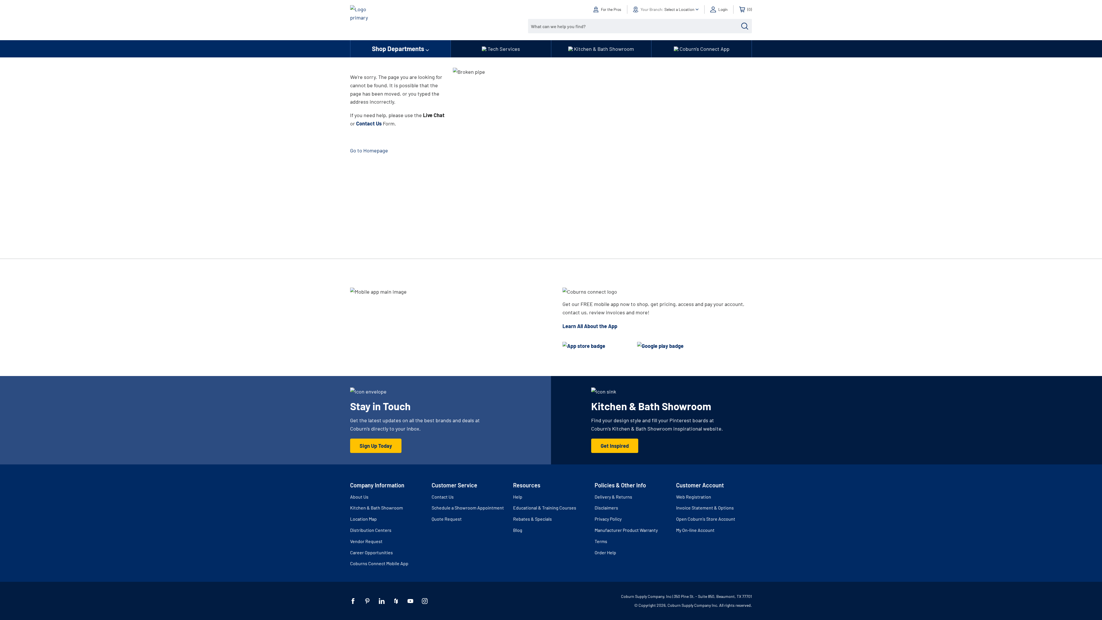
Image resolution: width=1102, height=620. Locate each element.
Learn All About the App (589, 326)
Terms (601, 541)
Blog (517, 530)
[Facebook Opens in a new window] (353, 601)
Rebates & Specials (532, 519)
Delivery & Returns (613, 496)
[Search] (744, 26)
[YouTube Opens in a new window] (410, 601)
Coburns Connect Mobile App (379, 563)
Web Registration (693, 496)
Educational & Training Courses (544, 507)
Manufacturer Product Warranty (626, 530)
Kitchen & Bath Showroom (376, 507)
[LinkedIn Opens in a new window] (382, 601)
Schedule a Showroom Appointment (468, 507)
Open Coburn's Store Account (705, 519)
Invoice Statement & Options (705, 507)
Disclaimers (606, 507)
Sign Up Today (376, 446)
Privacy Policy (608, 519)
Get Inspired (615, 446)
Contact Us (443, 496)
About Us (359, 496)
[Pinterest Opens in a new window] (367, 601)
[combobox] (635, 26)
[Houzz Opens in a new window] (396, 601)
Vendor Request (366, 541)
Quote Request (447, 519)
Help (517, 496)
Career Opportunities (371, 552)
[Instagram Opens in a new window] (425, 601)
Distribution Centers (370, 530)
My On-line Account (695, 530)
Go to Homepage (369, 150)
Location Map (363, 519)
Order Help (605, 552)
